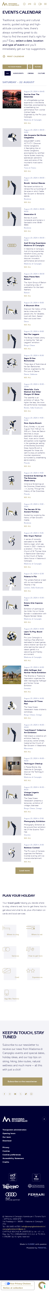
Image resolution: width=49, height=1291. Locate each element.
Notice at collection (13, 1288)
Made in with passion (33, 1244)
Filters (38, 67)
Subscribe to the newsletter (22, 1081)
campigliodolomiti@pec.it (14, 1229)
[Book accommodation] (29, 4)
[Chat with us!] (42, 1285)
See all (27, 123)
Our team (7, 1137)
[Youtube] (15, 1094)
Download (7, 1141)
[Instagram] (10, 1094)
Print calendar (15, 56)
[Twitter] (20, 1094)
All (7, 73)
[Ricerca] (30, 67)
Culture (41, 73)
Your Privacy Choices (20, 1283)
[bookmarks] (35, 4)
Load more (24, 870)
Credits (6, 1162)
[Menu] (45, 4)
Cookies (6, 1151)
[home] (15, 1118)
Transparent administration (14, 1130)
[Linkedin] (31, 1094)
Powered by (36, 1248)
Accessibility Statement (13, 1158)
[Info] (24, 4)
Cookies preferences (12, 1155)
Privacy (6, 1147)
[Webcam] (40, 4)
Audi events (18, 73)
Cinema (31, 73)
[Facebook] (4, 1094)
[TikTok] (26, 1094)
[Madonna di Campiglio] (10, 4)
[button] (44, 1119)
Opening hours (9, 1133)
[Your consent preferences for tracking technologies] (44, 1286)
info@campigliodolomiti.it (33, 1226)
